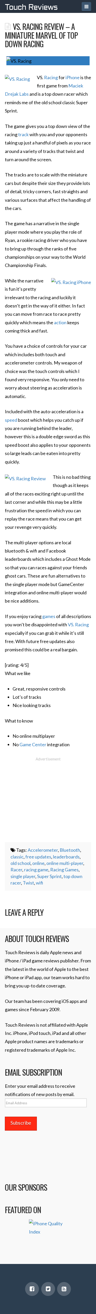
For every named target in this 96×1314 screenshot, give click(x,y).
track (23, 134)
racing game (36, 869)
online (38, 863)
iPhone (73, 77)
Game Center (32, 744)
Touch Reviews (31, 7)
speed (11, 420)
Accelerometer (43, 850)
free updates (38, 856)
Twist (28, 883)
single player (22, 876)
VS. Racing (78, 624)
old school (20, 863)
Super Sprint (49, 876)
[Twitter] (48, 1289)
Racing (51, 77)
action (60, 322)
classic (17, 856)
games (48, 616)
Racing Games (64, 869)
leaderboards (66, 856)
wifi (39, 883)
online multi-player (64, 863)
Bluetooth (70, 850)
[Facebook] (32, 1289)
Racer (16, 869)
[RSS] (64, 1289)
